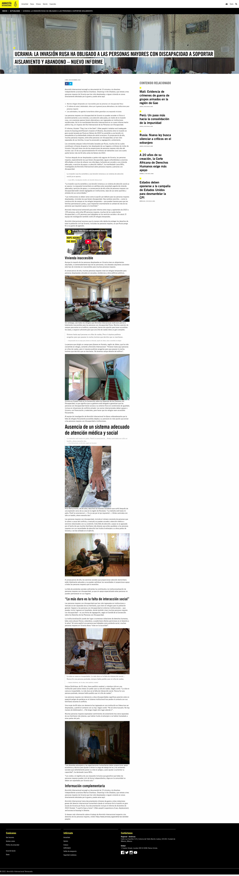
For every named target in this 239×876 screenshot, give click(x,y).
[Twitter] (127, 852)
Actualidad (15, 11)
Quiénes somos (10, 841)
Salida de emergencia (70, 851)
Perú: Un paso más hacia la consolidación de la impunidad (154, 119)
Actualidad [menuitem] (25, 4)
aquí (103, 96)
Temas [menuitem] (32, 4)
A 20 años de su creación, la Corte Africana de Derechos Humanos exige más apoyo (154, 162)
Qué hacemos (10, 837)
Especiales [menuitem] (53, 4)
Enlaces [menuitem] (38, 4)
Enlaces (65, 845)
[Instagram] (131, 852)
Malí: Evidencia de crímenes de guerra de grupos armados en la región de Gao (154, 97)
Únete (231, 4)
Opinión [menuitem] (45, 4)
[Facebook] (122, 852)
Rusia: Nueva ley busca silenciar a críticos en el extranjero (155, 138)
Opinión (65, 841)
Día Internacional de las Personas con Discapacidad (104, 125)
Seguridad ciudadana (69, 855)
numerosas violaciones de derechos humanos (111, 619)
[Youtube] (135, 852)
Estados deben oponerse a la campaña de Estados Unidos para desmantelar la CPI (155, 189)
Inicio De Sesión (10, 851)
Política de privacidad (12, 845)
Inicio (4, 11)
